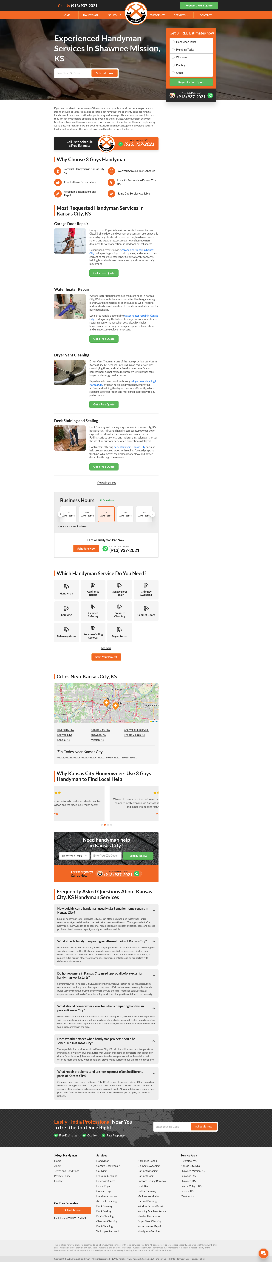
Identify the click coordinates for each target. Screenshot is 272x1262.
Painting (181, 65)
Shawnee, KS (98, 734)
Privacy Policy (62, 1176)
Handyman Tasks (186, 41)
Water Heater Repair (150, 1226)
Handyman (90, 15)
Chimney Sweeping (149, 1165)
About (57, 1165)
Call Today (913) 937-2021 (70, 1218)
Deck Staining (104, 1206)
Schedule (114, 15)
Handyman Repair (106, 1196)
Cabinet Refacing (148, 1171)
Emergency (157, 15)
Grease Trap (103, 1191)
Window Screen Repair (151, 1206)
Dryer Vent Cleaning (149, 1221)
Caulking (101, 1171)
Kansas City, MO (100, 729)
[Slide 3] (108, 825)
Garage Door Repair (108, 1165)
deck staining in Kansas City (129, 447)
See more (106, 647)
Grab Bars (143, 1186)
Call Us (77, 5)
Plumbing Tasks (185, 49)
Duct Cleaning (104, 1226)
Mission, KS (97, 739)
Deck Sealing (103, 1211)
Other (179, 72)
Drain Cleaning (105, 1216)
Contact (206, 15)
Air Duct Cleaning (106, 1201)
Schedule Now (86, 548)
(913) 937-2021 (139, 143)
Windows (181, 57)
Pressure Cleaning (106, 1176)
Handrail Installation (149, 1216)
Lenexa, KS (63, 739)
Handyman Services (149, 1231)
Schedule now (72, 1210)
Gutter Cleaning (147, 1191)
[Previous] (60, 514)
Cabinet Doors (146, 1176)
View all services (106, 482)
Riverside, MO (65, 729)
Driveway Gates (105, 1181)
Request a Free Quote (191, 82)
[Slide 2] (105, 825)
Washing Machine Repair (152, 1211)
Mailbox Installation (149, 1196)
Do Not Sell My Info (165, 1258)
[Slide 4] (111, 825)
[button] (106, 703)
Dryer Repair (104, 1186)
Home (66, 15)
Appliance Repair (147, 1160)
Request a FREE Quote (198, 5)
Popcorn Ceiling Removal (152, 1181)
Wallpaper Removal (107, 1231)
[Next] (152, 514)
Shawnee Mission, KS (136, 729)
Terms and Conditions (66, 1171)
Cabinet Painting (147, 1201)
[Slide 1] (102, 825)
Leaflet (155, 721)
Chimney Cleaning (106, 1221)
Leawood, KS (64, 734)
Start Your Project (106, 657)
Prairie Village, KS (134, 734)
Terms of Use (183, 1258)
